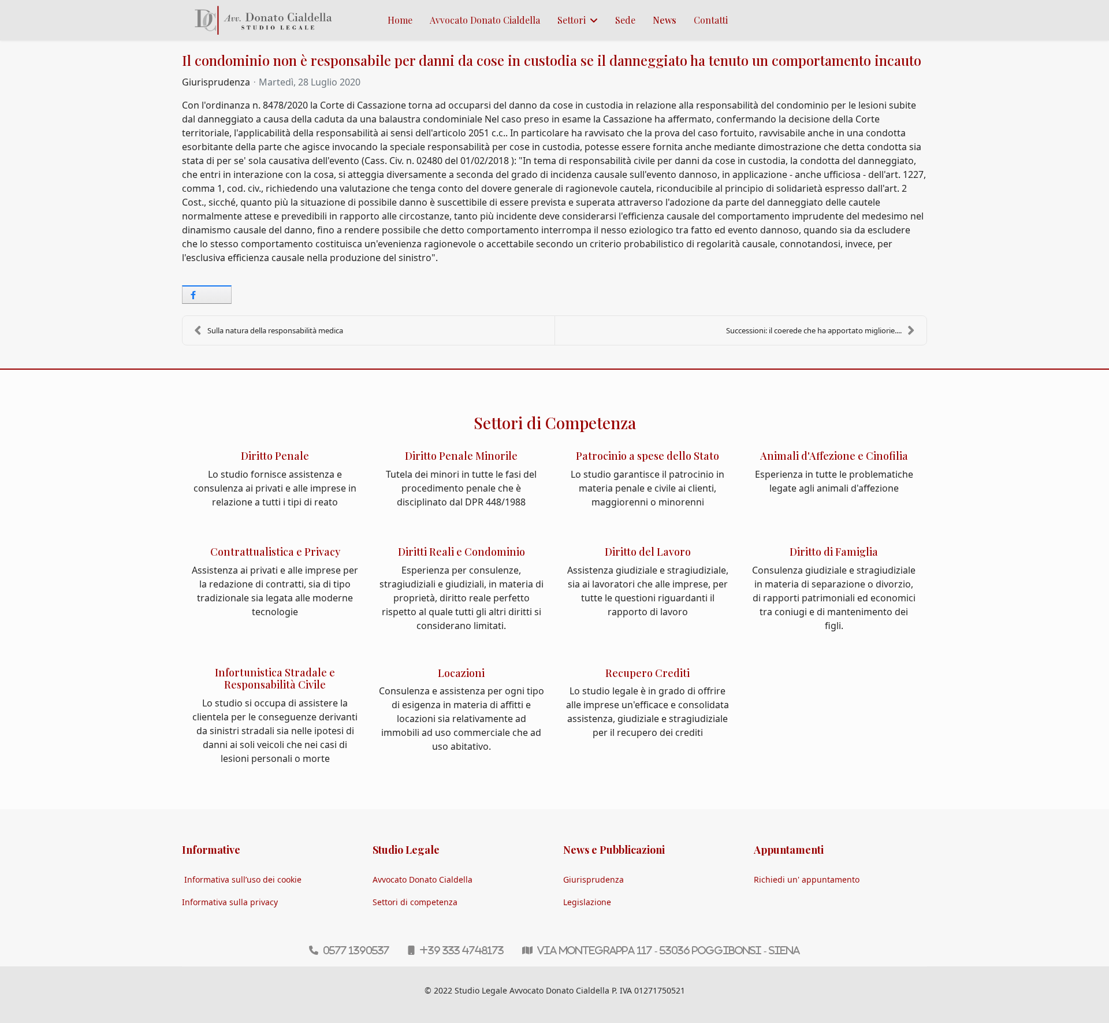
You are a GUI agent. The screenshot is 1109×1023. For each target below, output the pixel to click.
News (664, 20)
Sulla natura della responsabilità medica (275, 330)
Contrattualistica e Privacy (275, 552)
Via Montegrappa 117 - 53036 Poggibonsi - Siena (668, 950)
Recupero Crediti (647, 673)
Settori (571, 20)
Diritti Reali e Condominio (461, 552)
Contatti (711, 20)
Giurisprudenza (216, 82)
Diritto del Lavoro (648, 552)
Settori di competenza (415, 901)
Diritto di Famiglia (834, 552)
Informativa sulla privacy (230, 901)
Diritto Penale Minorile (461, 456)
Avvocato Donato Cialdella (485, 20)
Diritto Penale (275, 456)
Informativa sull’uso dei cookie (243, 879)
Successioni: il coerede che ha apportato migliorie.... (814, 330)
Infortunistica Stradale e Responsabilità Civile (275, 678)
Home (400, 20)
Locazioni (461, 673)
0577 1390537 (356, 950)
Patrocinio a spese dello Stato (647, 456)
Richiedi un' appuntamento (806, 879)
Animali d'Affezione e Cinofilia (834, 456)
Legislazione (587, 901)
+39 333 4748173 (461, 950)
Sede (625, 20)
